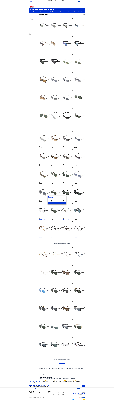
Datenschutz (31, 394)
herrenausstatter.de (42, 368)
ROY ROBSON (63, 394)
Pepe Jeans (63, 392)
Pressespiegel (40, 394)
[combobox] (74, 1)
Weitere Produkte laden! (62, 363)
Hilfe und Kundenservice (32, 392)
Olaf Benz (58, 394)
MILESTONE (59, 392)
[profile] (82, 1)
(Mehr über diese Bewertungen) (32, 382)
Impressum (40, 392)
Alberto (48, 392)
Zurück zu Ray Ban (31, 3)
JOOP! (53, 394)
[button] (52, 16)
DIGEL (53, 392)
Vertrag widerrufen (45, 397)
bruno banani (49, 394)
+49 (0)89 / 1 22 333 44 (64, 0)
